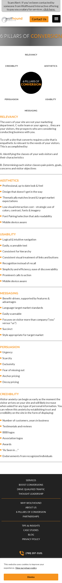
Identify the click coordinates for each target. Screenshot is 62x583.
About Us (31, 507)
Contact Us (39, 19)
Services (31, 480)
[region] (31, 570)
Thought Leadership (31, 493)
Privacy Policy (31, 539)
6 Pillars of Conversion (31, 512)
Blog (31, 534)
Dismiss (31, 577)
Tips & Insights (31, 525)
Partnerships (31, 516)
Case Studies (31, 530)
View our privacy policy (26, 568)
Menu (56, 19)
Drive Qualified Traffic (31, 489)
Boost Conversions (31, 484)
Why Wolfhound (30, 503)
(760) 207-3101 (34, 553)
